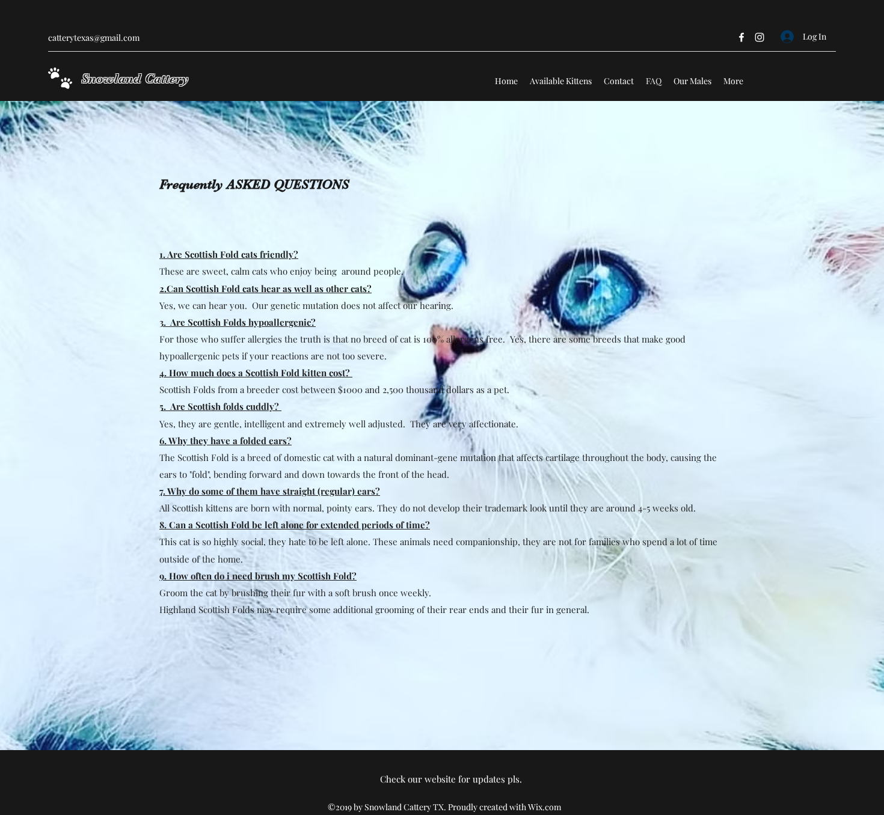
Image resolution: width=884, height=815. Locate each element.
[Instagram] (760, 37)
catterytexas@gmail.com (94, 37)
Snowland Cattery (135, 78)
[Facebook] (741, 37)
